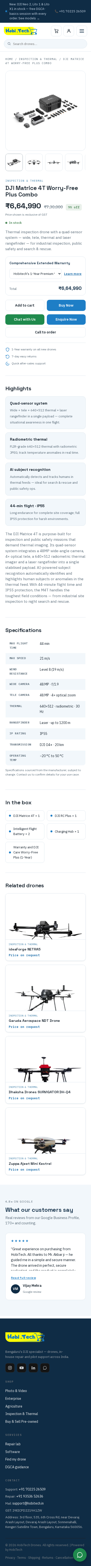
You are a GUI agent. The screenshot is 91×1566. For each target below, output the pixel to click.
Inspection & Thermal (38, 59)
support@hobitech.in (28, 1503)
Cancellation (64, 1557)
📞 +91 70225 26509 (70, 11)
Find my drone (15, 1459)
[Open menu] (81, 31)
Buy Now (66, 305)
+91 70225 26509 (32, 1489)
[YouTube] (21, 1367)
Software (12, 1452)
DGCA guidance (17, 1467)
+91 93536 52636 (29, 1496)
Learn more (73, 274)
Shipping (34, 1557)
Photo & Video (16, 1391)
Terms (21, 1557)
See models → (29, 18)
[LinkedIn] (33, 1367)
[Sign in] (68, 31)
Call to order (45, 332)
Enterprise (13, 1398)
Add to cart (24, 305)
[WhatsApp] (45, 1367)
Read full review (23, 1278)
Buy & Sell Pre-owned (21, 1421)
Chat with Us (25, 319)
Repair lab (13, 1444)
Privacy (10, 1557)
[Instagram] (10, 1367)
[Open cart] (56, 31)
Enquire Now (66, 319)
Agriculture (13, 1406)
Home (9, 59)
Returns (47, 1557)
